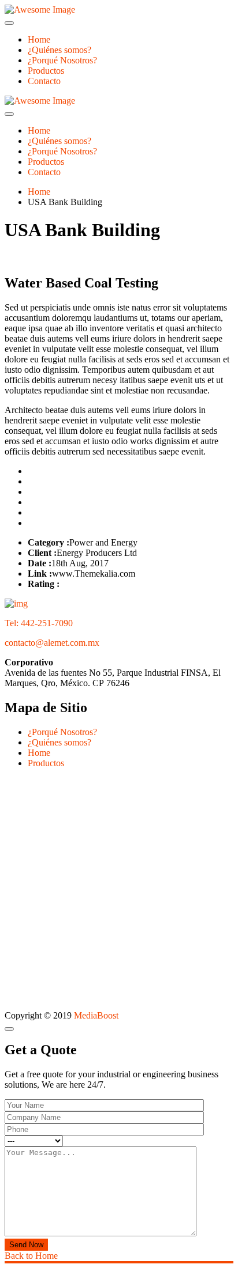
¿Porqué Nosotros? (62, 60)
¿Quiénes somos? (59, 50)
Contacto (44, 81)
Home (39, 39)
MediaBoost (96, 1015)
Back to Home (31, 1256)
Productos (46, 70)
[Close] (9, 1029)
